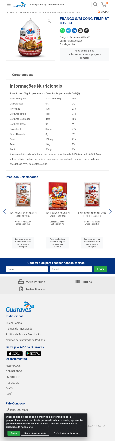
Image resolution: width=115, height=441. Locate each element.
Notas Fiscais (35, 289)
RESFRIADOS (13, 365)
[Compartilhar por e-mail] (80, 30)
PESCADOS (12, 382)
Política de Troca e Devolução (23, 334)
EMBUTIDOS (13, 377)
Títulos (87, 282)
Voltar (104, 11)
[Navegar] (4, 211)
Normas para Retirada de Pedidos (25, 340)
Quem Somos (14, 323)
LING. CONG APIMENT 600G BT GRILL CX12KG (92, 214)
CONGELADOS (14, 371)
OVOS (9, 388)
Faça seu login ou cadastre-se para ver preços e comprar (84, 54)
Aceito (14, 433)
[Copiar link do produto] (86, 30)
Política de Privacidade (19, 328)
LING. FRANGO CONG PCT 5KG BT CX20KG (57, 214)
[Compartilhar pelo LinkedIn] (74, 30)
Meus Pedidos (35, 282)
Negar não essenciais (35, 433)
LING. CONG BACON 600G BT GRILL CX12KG (23, 214)
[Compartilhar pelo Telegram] (68, 30)
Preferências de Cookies (65, 433)
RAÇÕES (10, 394)
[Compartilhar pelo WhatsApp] (62, 30)
